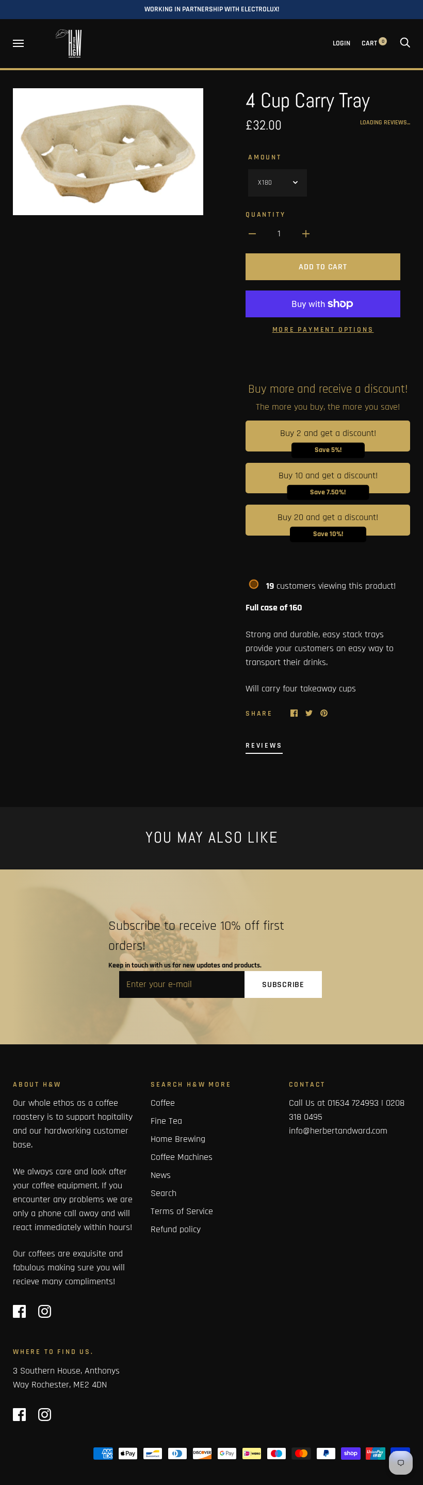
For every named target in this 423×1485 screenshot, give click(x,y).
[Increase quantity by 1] (306, 233)
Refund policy (176, 1229)
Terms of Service (182, 1211)
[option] (108, 151)
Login (341, 43)
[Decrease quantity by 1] (252, 233)
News (161, 1175)
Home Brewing (178, 1139)
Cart (373, 43)
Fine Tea (166, 1121)
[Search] (405, 43)
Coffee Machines (182, 1157)
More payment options (323, 329)
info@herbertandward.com (338, 1131)
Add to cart (323, 267)
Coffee (163, 1103)
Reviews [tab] (264, 745)
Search (163, 1193)
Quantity (265, 214)
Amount (265, 157)
